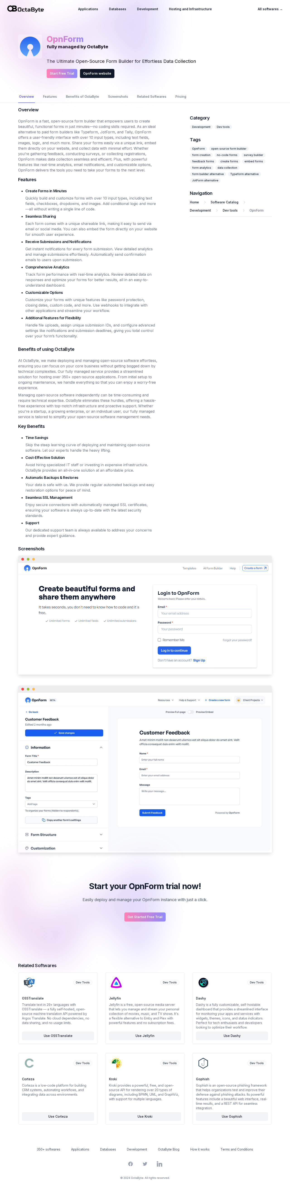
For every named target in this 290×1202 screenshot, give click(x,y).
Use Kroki (145, 1116)
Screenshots (118, 96)
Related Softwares (151, 96)
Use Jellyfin (145, 1036)
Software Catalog (224, 202)
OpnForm (256, 210)
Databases (117, 9)
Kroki (113, 1079)
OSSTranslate (33, 998)
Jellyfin (115, 998)
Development (147, 9)
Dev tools (223, 127)
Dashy (201, 998)
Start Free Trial (62, 73)
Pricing (180, 96)
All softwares (270, 9)
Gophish (202, 1079)
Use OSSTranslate (58, 1036)
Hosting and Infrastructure (190, 9)
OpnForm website (97, 73)
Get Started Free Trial (145, 917)
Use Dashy (232, 1036)
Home (194, 202)
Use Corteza (58, 1116)
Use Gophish (232, 1116)
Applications (88, 9)
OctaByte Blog (168, 1149)
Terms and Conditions (236, 1149)
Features (50, 96)
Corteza (28, 1079)
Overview (26, 96)
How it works (200, 1149)
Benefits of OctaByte (82, 96)
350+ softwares (48, 1149)
